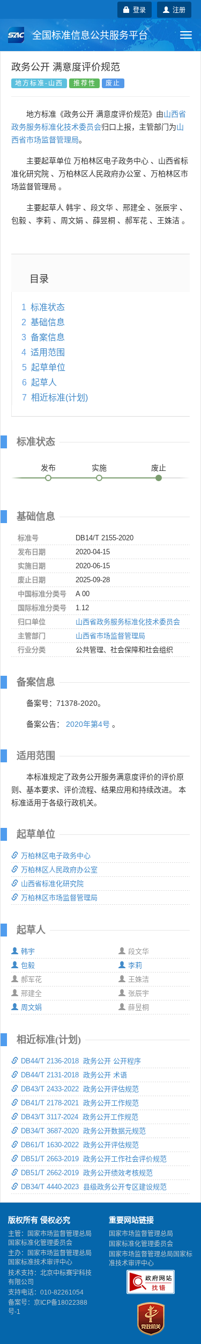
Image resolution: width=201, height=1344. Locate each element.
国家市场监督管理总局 (141, 1234)
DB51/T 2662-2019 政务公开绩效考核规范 (87, 1173)
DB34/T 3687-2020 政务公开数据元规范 (83, 1131)
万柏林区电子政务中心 (56, 856)
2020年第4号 (88, 724)
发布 (48, 467)
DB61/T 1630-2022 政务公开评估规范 (80, 1145)
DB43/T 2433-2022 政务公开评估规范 (80, 1089)
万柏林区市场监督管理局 (59, 897)
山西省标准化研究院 (52, 884)
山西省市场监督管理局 (110, 636)
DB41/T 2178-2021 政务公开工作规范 (80, 1103)
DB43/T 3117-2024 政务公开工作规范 (79, 1117)
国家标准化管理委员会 (141, 1244)
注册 (177, 9)
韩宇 (28, 951)
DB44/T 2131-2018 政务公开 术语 (74, 1075)
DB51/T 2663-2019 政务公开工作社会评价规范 (94, 1159)
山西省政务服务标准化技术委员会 (128, 622)
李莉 (135, 965)
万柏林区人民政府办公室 (59, 870)
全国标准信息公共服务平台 (88, 35)
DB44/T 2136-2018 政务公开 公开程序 (81, 1061)
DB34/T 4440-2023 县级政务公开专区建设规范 (94, 1187)
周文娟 (31, 1007)
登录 (138, 9)
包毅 (28, 965)
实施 (99, 467)
